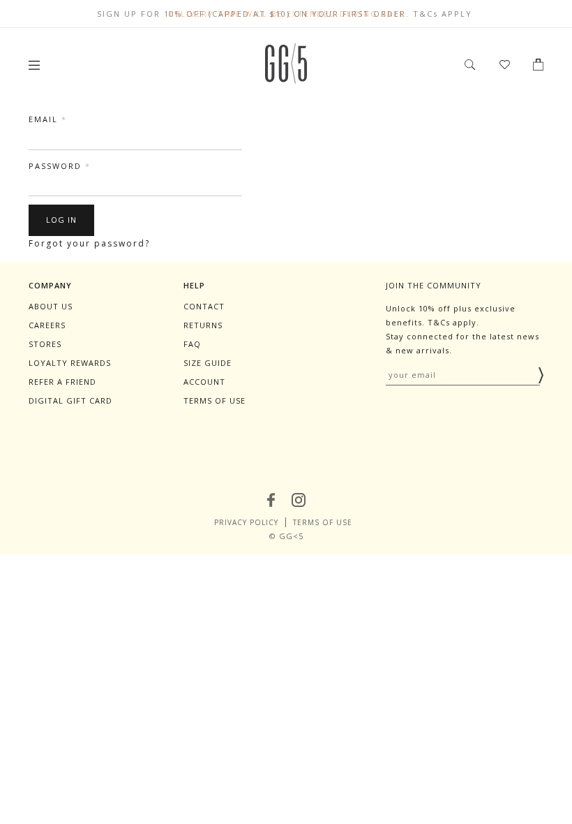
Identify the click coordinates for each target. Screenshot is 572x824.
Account (204, 381)
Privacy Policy (246, 522)
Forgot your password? (89, 243)
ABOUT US (51, 306)
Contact (204, 306)
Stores (45, 344)
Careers (47, 325)
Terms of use (214, 400)
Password (60, 166)
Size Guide (207, 363)
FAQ (192, 344)
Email (48, 119)
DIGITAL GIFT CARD (70, 400)
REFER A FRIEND (62, 381)
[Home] (286, 80)
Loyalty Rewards (70, 363)
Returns (203, 325)
